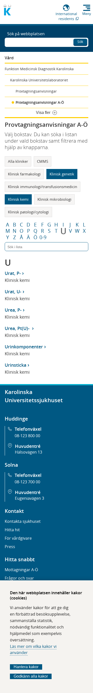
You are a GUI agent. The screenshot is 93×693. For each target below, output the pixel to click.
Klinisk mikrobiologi (54, 199)
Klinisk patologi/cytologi (28, 211)
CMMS (42, 161)
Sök (80, 41)
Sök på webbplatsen (26, 33)
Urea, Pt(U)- (18, 328)
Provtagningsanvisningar (36, 91)
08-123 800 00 (27, 435)
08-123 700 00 (27, 482)
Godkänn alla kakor (31, 676)
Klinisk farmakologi (24, 173)
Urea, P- (13, 310)
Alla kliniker (18, 161)
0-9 (42, 237)
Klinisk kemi (18, 199)
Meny (86, 14)
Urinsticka (15, 365)
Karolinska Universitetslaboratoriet (39, 80)
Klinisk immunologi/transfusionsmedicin (42, 186)
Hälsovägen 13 (28, 452)
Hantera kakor (26, 667)
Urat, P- (13, 273)
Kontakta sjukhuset (23, 521)
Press (10, 546)
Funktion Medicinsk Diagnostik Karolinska (39, 68)
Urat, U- (13, 292)
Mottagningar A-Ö (21, 569)
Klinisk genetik (62, 173)
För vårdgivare (18, 538)
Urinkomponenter (24, 347)
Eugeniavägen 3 (29, 498)
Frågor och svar (19, 578)
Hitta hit (12, 529)
